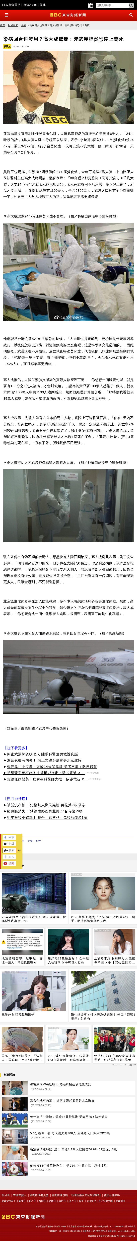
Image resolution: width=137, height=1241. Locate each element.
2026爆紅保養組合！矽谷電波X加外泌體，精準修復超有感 (68, 1058)
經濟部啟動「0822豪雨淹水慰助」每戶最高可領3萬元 (114, 1057)
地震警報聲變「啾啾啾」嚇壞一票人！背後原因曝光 (22, 960)
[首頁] (68, 14)
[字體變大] (9, 845)
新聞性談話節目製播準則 (86, 1195)
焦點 (23, 25)
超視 (81, 1201)
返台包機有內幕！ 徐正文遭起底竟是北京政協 (44, 760)
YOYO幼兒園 (106, 1201)
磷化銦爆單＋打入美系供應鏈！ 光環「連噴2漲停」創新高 (103, 1016)
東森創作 (120, 1201)
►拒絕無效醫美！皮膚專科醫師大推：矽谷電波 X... (45, 779)
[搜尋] (130, 18)
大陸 (30, 841)
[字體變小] (9, 851)
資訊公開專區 (112, 1195)
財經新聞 (13, 25)
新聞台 (22, 1201)
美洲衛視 (91, 1201)
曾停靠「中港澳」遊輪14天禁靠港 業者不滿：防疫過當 (52, 767)
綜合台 (32, 1201)
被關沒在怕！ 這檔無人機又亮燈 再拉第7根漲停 (46, 805)
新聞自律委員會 (39, 1195)
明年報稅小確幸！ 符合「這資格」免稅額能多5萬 (47, 817)
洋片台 (72, 1201)
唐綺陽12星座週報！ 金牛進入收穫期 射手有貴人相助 (68, 960)
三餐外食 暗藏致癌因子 (18, 1014)
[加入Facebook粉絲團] (9, 858)
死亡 (38, 841)
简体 (43, 4)
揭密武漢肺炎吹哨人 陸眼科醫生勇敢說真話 (42, 754)
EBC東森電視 (11, 4)
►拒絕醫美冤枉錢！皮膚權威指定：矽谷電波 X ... (44, 773)
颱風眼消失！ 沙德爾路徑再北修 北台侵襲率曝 (45, 811)
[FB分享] (9, 838)
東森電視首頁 (9, 1201)
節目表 (6, 1195)
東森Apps (30, 4)
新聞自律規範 (60, 1195)
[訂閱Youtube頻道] (9, 864)
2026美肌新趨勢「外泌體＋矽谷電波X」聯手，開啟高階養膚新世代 (103, 919)
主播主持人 (19, 1195)
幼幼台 (52, 1201)
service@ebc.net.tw (126, 1231)
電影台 (62, 1201)
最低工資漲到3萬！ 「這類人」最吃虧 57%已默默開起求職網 (22, 1058)
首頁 (2, 25)
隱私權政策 (130, 1226)
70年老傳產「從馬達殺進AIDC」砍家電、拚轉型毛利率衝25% (34, 919)
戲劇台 (42, 1201)
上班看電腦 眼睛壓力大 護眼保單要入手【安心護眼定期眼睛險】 (114, 960)
